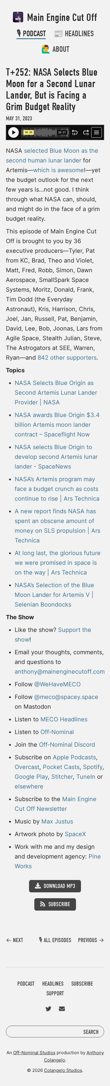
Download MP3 (59, 886)
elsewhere (29, 786)
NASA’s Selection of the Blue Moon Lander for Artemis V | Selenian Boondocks (54, 595)
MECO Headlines (63, 719)
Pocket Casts (61, 767)
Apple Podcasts (74, 757)
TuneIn (85, 776)
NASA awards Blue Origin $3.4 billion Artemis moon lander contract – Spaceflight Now (57, 424)
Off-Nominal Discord (67, 744)
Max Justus (57, 821)
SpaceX (75, 834)
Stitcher (62, 776)
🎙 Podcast (31, 33)
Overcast (27, 767)
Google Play (31, 776)
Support (55, 993)
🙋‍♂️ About (55, 49)
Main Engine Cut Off (61, 18)
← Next (14, 940)
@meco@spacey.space (66, 696)
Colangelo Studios (63, 1070)
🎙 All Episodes (55, 940)
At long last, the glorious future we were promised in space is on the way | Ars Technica (58, 562)
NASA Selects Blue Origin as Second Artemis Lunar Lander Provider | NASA (56, 392)
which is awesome (58, 170)
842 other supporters (67, 357)
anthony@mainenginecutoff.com (60, 671)
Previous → (91, 940)
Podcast (26, 983)
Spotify (92, 767)
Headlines (53, 983)
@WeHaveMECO (57, 684)
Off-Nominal (57, 731)
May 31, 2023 (19, 118)
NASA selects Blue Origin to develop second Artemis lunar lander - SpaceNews (56, 457)
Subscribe (59, 904)
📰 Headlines (73, 33)
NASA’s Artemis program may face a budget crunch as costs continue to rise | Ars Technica (57, 489)
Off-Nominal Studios (34, 1052)
